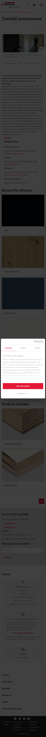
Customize (22, 393)
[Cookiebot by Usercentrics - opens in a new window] (33, 341)
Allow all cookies (23, 386)
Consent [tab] (8, 348)
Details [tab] (23, 348)
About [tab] (37, 348)
